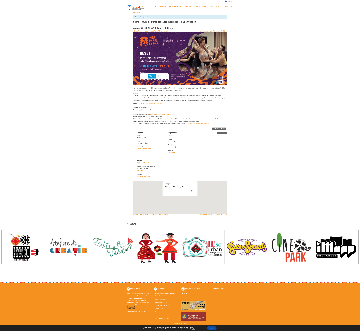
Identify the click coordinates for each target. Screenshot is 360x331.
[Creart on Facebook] (182, 293)
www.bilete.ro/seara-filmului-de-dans (161, 114)
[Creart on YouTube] (186, 293)
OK (192, 191)
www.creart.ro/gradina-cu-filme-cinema (197, 123)
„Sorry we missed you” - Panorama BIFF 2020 (212, 31)
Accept (212, 328)
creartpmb (164, 312)
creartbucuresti (165, 315)
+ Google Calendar (219, 128)
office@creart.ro (163, 299)
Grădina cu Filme (146, 148)
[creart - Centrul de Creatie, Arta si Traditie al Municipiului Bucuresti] (134, 6)
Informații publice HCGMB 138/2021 (136, 311)
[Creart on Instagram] (184, 293)
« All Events (136, 12)
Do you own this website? (171, 191)
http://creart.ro (172, 152)
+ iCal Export (221, 133)
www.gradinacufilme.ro (144, 176)
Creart (139, 148)
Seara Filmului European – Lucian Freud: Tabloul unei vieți (150, 31)
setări (193, 329)
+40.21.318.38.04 (164, 305)
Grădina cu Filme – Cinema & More (147, 163)
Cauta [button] (232, 7)
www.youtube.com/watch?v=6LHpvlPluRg (149, 103)
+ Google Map (141, 170)
